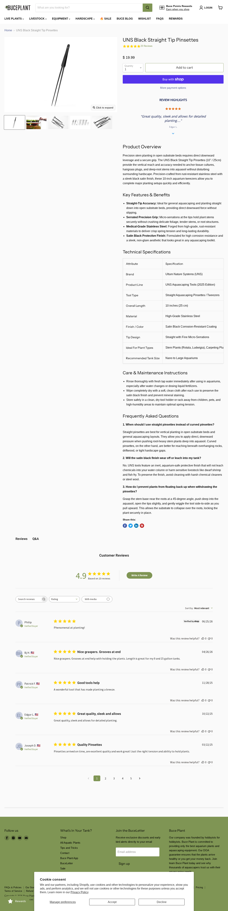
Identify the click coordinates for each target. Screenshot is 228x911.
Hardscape (84, 18)
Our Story (30, 887)
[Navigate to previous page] (88, 778)
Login (208, 7)
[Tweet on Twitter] (130, 526)
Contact (64, 852)
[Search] (147, 8)
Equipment (60, 18)
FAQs (160, 18)
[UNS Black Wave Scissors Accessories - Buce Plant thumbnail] (58, 122)
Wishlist (144, 18)
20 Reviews (146, 46)
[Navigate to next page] (139, 778)
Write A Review (139, 575)
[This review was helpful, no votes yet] (203, 638)
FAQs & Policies (13, 887)
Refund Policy (33, 891)
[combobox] (89, 8)
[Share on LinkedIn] (136, 526)
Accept (112, 902)
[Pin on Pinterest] (142, 526)
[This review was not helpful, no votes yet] (209, 638)
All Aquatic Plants (70, 842)
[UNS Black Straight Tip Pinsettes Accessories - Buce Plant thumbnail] (14, 122)
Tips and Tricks (69, 847)
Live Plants (13, 18)
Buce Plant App (69, 858)
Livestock (37, 18)
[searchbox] (28, 599)
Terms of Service (13, 891)
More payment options (173, 87)
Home (8, 30)
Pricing (199, 887)
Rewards (176, 18)
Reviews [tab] (21, 539)
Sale (62, 868)
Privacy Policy (80, 892)
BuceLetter (66, 863)
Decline (162, 902)
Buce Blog (125, 18)
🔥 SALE (105, 18)
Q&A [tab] (35, 539)
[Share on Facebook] (125, 526)
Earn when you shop (177, 9)
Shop (63, 837)
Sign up (124, 864)
